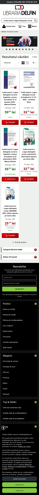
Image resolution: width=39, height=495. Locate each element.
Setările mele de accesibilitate (13, 419)
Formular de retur (9, 367)
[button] (32, 26)
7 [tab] (26, 49)
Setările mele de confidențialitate (15, 413)
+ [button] (35, 249)
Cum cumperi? (8, 326)
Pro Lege (27, 164)
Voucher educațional (10, 342)
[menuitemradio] (27, 63)
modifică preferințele (19, 479)
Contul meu (10, 26)
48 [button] (33, 63)
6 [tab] (23, 49)
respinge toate (19, 485)
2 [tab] (10, 49)
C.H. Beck (27, 108)
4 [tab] (16, 49)
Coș (23, 25)
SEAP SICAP (7, 348)
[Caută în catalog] (35, 20)
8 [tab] (29, 49)
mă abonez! (19, 289)
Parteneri (6, 394)
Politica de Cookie (24, 446)
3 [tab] (13, 49)
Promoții (6, 378)
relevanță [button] (7, 63)
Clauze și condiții (9, 309)
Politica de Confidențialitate (17, 466)
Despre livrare (7, 331)
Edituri (5, 383)
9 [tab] (32, 49)
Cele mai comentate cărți (12, 408)
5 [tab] (19, 49)
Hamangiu (8, 108)
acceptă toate (19, 490)
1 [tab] (6, 49)
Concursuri (7, 337)
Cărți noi (6, 372)
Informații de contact (10, 361)
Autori (5, 389)
